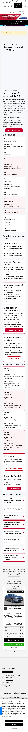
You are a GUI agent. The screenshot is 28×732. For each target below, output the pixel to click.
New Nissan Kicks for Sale (13, 253)
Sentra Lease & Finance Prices (14, 278)
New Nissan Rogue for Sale (14, 246)
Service (11, 693)
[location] (10, 6)
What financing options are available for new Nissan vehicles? (12, 524)
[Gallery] (14, 26)
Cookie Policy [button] (22, 713)
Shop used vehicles (10, 459)
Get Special (15, 640)
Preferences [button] (8, 716)
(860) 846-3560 (15, 609)
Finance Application (10, 230)
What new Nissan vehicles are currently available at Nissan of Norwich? (13, 500)
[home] (8, 6)
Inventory (5, 693)
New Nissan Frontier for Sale (14, 251)
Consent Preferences (0, 711)
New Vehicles (4, 696)
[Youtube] (9, 685)
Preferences (14, 728)
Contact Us (7, 154)
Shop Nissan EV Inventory (11, 212)
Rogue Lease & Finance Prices (14, 267)
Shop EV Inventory (14, 358)
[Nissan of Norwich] (4, 6)
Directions (24, 698)
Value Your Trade (11, 299)
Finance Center (10, 301)
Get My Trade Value (14, 488)
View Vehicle (9, 644)
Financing (18, 693)
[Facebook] (3, 685)
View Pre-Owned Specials (14, 469)
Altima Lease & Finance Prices (14, 269)
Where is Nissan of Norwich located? (12, 516)
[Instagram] (6, 685)
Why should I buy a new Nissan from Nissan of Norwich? (11, 557)
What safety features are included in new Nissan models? (11, 541)
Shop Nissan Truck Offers (11, 194)
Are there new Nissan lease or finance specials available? (13, 509)
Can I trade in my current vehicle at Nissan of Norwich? (13, 532)
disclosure (14, 647)
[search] (11, 6)
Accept (14, 721)
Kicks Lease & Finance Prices (14, 276)
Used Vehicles (5, 698)
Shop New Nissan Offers (14, 130)
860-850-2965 (7, 2)
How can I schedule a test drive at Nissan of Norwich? (12, 549)
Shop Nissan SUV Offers (11, 174)
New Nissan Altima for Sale (14, 248)
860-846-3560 (8, 677)
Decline (14, 724)
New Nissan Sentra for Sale (14, 255)
